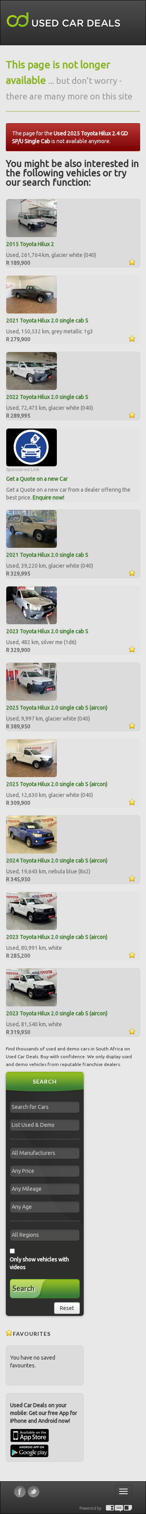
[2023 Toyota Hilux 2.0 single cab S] (31, 605)
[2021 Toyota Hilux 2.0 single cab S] (31, 294)
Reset (67, 1308)
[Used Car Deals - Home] (63, 20)
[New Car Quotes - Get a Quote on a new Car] (31, 447)
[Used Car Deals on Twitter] (33, 1492)
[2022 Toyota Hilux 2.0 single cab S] (31, 370)
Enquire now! (48, 497)
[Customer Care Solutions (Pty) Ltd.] (119, 1508)
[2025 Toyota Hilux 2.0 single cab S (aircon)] (31, 681)
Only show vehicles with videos (39, 1263)
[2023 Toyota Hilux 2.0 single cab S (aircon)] (31, 910)
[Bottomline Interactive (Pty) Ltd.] (110, 1508)
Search (23, 1288)
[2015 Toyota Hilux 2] (31, 217)
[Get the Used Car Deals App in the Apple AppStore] (29, 1440)
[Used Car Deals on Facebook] (20, 1492)
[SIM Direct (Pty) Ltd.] (128, 1508)
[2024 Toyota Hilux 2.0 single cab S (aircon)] (31, 834)
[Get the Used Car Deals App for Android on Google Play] (29, 1450)
